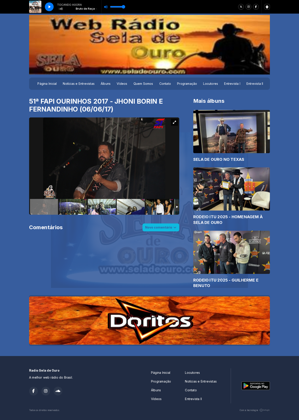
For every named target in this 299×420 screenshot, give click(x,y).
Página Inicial (47, 83)
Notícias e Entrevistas (79, 83)
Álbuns (106, 83)
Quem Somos (143, 83)
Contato (165, 83)
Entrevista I (232, 83)
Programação (187, 83)
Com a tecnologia (248, 410)
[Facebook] (256, 7)
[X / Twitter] (241, 7)
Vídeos (122, 83)
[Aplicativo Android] (267, 7)
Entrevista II (254, 83)
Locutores (210, 83)
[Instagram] (248, 7)
